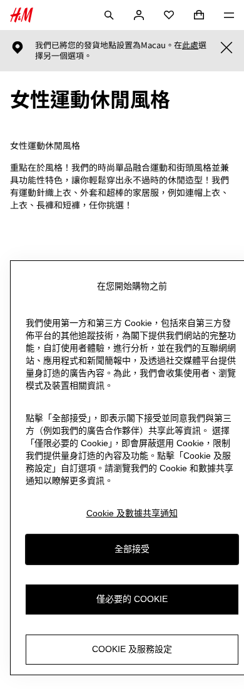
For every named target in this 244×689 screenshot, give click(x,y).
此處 (190, 45)
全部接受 (132, 549)
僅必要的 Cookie (132, 599)
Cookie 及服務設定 (132, 649)
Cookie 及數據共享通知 (132, 513)
